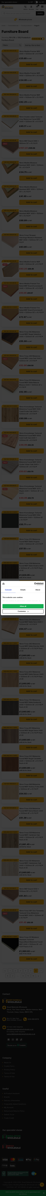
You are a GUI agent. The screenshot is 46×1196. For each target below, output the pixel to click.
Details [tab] (23, 590)
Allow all (23, 606)
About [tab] (37, 590)
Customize (22, 611)
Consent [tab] (8, 590)
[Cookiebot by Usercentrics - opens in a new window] (34, 583)
